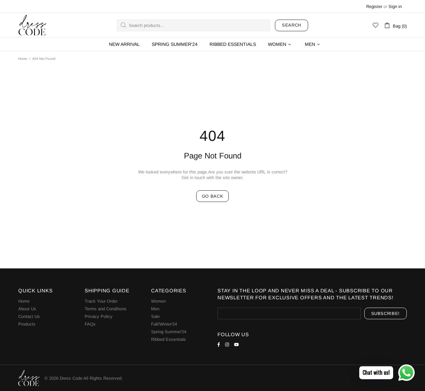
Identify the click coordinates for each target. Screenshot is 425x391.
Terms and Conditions (106, 308)
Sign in (395, 6)
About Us (27, 308)
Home (22, 58)
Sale (155, 316)
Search (291, 25)
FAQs (90, 324)
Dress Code (71, 378)
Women (158, 301)
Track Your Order (101, 301)
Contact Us (29, 316)
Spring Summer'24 (168, 331)
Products (27, 324)
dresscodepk (32, 25)
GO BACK (212, 196)
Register (374, 6)
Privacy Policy (99, 316)
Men (155, 308)
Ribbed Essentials (168, 339)
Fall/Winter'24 (164, 324)
